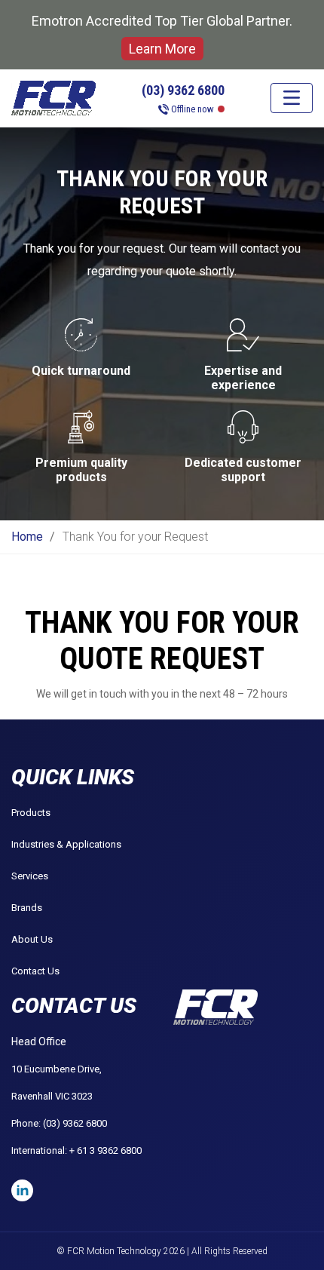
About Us (32, 939)
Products (30, 812)
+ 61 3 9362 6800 (105, 1150)
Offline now (192, 109)
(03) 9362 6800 (183, 90)
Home (27, 536)
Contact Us (35, 971)
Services (29, 876)
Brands (26, 907)
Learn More (162, 49)
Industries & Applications (66, 844)
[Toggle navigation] (292, 98)
